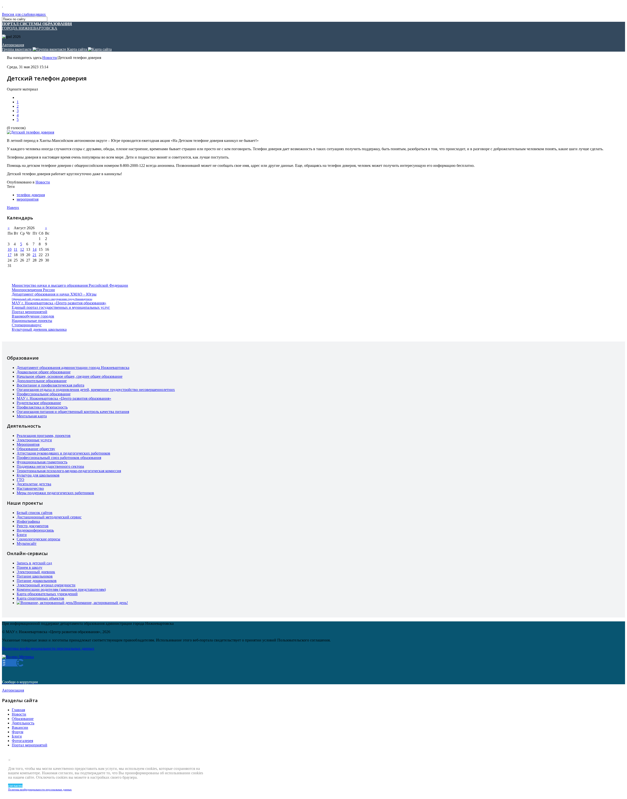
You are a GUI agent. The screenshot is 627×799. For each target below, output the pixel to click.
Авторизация (13, 45)
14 (34, 249)
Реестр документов (32, 526)
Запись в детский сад (34, 563)
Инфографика (28, 521)
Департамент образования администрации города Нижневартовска (73, 367)
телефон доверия (31, 195)
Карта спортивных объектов (40, 598)
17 (10, 255)
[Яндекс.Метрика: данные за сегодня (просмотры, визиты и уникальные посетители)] (18, 657)
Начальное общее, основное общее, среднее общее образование (69, 376)
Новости (49, 58)
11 (15, 249)
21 (34, 255)
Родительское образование (39, 403)
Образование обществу (36, 449)
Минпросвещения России (33, 290)
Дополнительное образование (42, 381)
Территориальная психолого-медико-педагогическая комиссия (69, 471)
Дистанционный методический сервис (49, 517)
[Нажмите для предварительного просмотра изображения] (30, 132)
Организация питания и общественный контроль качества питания (73, 412)
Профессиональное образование (44, 394)
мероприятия (27, 199)
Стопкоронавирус (27, 325)
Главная (18, 710)
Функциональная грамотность (42, 462)
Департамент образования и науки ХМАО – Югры (54, 294)
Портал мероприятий (29, 312)
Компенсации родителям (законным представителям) (61, 589)
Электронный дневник (36, 572)
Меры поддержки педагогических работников (55, 493)
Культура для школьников (38, 475)
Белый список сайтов (34, 513)
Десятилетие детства (34, 484)
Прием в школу (29, 567)
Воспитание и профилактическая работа (50, 385)
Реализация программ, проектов (44, 436)
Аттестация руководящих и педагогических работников (63, 453)
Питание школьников (35, 576)
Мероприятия (28, 444)
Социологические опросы (38, 539)
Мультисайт (26, 543)
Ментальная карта (32, 416)
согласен (15, 786)
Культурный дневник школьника (39, 329)
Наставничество (30, 488)
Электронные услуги (34, 440)
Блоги (22, 535)
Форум (17, 732)
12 (22, 249)
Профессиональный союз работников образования (59, 458)
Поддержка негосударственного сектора (50, 466)
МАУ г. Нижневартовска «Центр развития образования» (59, 303)
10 (10, 249)
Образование (23, 719)
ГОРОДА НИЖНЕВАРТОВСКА (37, 26)
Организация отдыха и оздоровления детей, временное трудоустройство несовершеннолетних (96, 390)
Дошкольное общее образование (44, 372)
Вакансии (20, 727)
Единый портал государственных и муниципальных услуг (61, 307)
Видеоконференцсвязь (35, 530)
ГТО (20, 480)
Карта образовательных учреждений (47, 594)
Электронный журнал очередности (46, 585)
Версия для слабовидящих (24, 14)
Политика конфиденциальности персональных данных (40, 789)
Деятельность (23, 723)
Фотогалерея (22, 741)
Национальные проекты (32, 321)
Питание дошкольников (37, 581)
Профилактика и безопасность (42, 407)
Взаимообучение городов (33, 316)
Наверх (13, 207)
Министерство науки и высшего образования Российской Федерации (70, 285)
